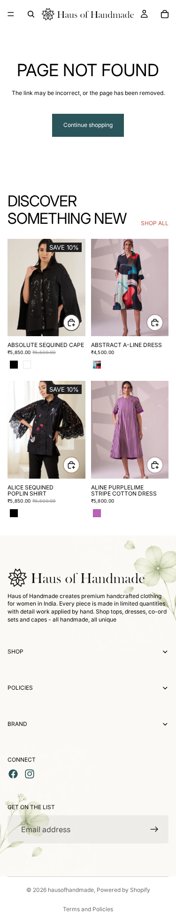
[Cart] (164, 14)
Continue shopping (88, 124)
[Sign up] (154, 829)
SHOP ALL (154, 223)
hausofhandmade (71, 889)
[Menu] (11, 14)
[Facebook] (13, 774)
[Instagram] (29, 774)
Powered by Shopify (123, 889)
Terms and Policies (88, 909)
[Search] (31, 14)
